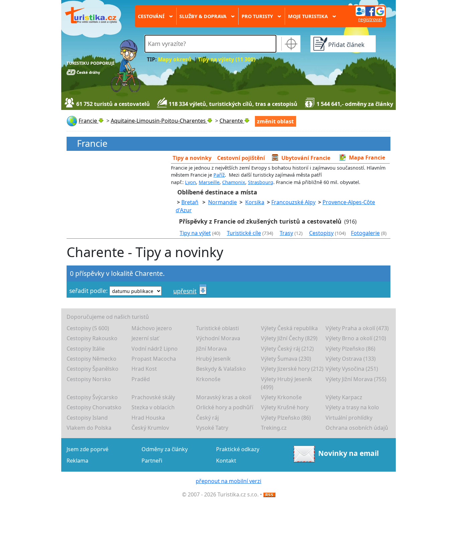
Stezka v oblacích (153, 407)
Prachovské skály (153, 397)
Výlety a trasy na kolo (352, 407)
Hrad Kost (144, 368)
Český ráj (207, 417)
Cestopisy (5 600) (88, 328)
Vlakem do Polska (89, 427)
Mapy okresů (174, 59)
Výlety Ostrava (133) (351, 358)
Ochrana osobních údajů (357, 427)
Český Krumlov (150, 427)
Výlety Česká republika (289, 328)
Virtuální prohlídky (349, 417)
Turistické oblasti (217, 328)
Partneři (152, 460)
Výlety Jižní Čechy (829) (289, 338)
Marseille (209, 182)
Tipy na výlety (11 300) (226, 59)
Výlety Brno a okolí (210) (356, 338)
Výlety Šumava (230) (286, 358)
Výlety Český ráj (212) (287, 348)
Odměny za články (165, 449)
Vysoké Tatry (212, 427)
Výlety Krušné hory (284, 407)
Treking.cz (274, 427)
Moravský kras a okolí (223, 397)
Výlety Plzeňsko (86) (350, 348)
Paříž (219, 175)
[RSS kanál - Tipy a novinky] (269, 494)
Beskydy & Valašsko (221, 368)
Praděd (140, 379)
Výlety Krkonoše (281, 397)
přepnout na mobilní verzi (228, 481)
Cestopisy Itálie (86, 348)
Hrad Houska (148, 417)
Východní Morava (218, 338)
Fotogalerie (365, 233)
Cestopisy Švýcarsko (92, 397)
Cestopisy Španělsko (92, 368)
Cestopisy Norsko (89, 379)
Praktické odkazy (237, 449)
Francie (92, 143)
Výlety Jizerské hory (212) (292, 368)
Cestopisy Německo (91, 358)
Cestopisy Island (87, 417)
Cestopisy (321, 233)
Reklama (77, 460)
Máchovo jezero (151, 328)
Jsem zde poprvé (87, 449)
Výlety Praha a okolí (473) (357, 328)
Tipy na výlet (195, 233)
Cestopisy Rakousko (92, 338)
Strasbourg (260, 182)
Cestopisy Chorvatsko (94, 407)
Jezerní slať (145, 338)
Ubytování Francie (305, 157)
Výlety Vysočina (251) (352, 368)
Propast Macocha (153, 358)
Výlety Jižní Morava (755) (356, 379)
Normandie (222, 202)
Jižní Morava (211, 348)
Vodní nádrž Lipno (154, 348)
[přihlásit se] (370, 10)
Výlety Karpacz (344, 397)
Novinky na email (348, 453)
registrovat (370, 19)
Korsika (254, 202)
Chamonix (233, 182)
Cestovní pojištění (241, 157)
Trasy (286, 233)
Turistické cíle (244, 233)
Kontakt (226, 460)
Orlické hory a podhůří (224, 407)
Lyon (190, 182)
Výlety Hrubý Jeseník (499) (286, 383)
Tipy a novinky (192, 157)
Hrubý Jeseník (213, 358)
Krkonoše (208, 379)
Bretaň (189, 202)
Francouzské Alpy (293, 202)
